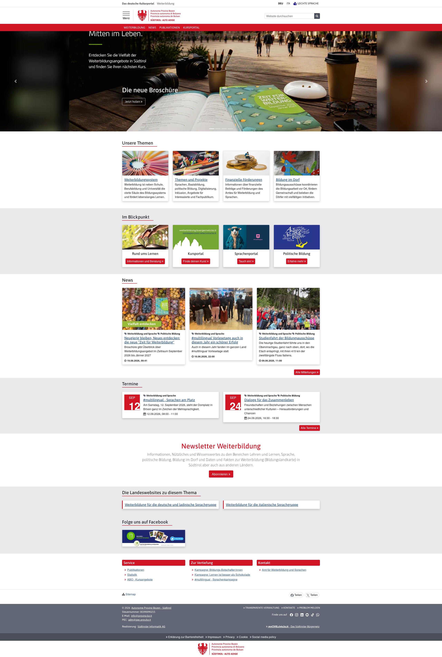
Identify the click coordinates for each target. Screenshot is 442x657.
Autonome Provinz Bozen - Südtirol (151, 607)
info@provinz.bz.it (141, 615)
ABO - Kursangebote (140, 579)
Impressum (214, 637)
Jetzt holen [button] (133, 101)
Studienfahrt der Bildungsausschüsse (286, 338)
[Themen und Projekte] (196, 163)
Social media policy (263, 637)
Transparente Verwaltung (262, 607)
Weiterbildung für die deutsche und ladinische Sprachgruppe (170, 505)
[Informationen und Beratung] (145, 237)
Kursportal (191, 27)
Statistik (132, 575)
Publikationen (169, 27)
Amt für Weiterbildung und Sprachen (284, 570)
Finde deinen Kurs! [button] (195, 261)
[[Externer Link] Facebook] (153, 538)
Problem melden (309, 607)
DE (280, 3)
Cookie (243, 637)
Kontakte (289, 607)
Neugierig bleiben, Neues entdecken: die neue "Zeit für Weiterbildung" (152, 340)
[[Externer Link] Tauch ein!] (246, 237)
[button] (15, 81)
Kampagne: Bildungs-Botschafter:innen (219, 570)
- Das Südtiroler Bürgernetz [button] (293, 626)
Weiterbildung (134, 27)
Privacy (230, 637)
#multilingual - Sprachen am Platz (169, 400)
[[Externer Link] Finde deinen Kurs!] (196, 237)
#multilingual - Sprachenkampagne (216, 579)
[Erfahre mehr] (297, 237)
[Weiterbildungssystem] (145, 163)
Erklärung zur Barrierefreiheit (185, 637)
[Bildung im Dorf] (297, 163)
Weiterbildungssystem (141, 180)
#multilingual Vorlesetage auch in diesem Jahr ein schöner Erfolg (217, 340)
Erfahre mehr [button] (296, 261)
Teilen (298, 595)
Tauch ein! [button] (245, 261)
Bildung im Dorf (288, 180)
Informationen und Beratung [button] (144, 261)
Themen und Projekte (191, 180)
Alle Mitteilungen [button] (306, 372)
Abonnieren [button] (220, 474)
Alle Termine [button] (309, 428)
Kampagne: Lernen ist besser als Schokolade (222, 575)
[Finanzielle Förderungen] (246, 163)
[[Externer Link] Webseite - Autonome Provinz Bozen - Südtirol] (159, 15)
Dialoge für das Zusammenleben (269, 400)
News (152, 27)
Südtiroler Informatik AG (151, 626)
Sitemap (131, 594)
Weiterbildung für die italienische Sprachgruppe (262, 505)
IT (288, 3)
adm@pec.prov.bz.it (139, 619)
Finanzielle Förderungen (243, 180)
